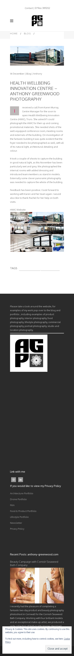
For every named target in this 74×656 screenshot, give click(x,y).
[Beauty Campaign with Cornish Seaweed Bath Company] (37, 602)
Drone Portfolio (18, 499)
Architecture (29, 268)
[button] (18, 218)
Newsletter (16, 522)
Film (12, 505)
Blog (27, 33)
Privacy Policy (17, 528)
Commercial (50, 268)
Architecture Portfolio (21, 493)
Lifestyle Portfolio (19, 517)
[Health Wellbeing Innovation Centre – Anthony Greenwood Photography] (37, 56)
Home (14, 33)
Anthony (37, 73)
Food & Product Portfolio (23, 511)
